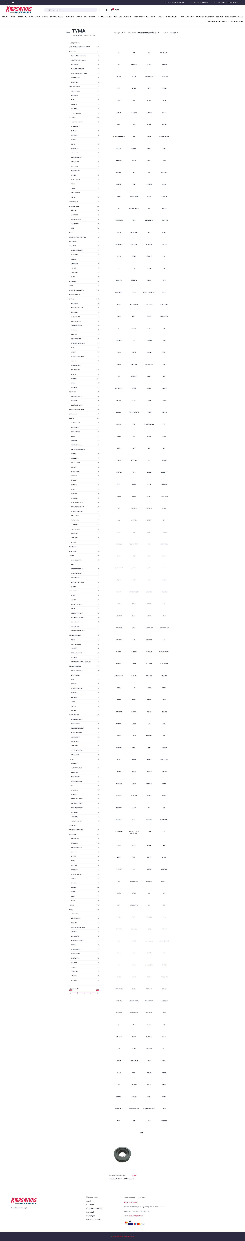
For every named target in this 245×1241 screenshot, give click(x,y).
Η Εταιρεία (90, 1205)
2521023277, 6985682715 (229, 2)
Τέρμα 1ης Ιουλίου (178, 2)
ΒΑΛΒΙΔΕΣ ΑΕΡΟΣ (34, 16)
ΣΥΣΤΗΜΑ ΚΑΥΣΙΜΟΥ (105, 16)
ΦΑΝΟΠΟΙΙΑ (118, 16)
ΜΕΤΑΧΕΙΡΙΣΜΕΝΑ (237, 21)
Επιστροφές (90, 1212)
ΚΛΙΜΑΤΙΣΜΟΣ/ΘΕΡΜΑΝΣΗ (205, 16)
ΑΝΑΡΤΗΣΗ (127, 16)
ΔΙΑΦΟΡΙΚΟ (70, 16)
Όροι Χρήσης (90, 1216)
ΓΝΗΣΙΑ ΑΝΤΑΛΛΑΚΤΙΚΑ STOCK (218, 21)
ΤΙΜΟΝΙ (153, 16)
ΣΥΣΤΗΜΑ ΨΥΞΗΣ (90, 16)
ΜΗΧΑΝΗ (79, 16)
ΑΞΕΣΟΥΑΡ (219, 16)
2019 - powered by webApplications (122, 1236)
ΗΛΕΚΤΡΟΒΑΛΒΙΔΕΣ (172, 16)
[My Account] (106, 9)
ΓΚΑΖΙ (182, 16)
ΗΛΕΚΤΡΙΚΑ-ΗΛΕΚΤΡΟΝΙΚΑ (234, 16)
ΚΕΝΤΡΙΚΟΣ (190, 16)
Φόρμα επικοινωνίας (131, 1202)
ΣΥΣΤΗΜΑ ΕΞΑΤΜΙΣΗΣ (141, 16)
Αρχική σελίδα (77, 35)
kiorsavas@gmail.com (201, 2)
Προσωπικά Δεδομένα (93, 1219)
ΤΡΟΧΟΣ (160, 16)
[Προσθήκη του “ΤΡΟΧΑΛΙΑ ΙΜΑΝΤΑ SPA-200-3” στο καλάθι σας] (124, 1154)
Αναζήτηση (99, 9)
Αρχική (88, 1201)
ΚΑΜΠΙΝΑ (5, 16)
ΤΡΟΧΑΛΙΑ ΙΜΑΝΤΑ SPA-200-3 (121, 1178)
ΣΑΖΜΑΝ (45, 16)
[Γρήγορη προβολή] (120, 1154)
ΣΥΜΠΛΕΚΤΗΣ (22, 16)
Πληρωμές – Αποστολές (94, 1208)
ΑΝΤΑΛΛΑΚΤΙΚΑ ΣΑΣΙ (57, 16)
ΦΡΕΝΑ (13, 16)
